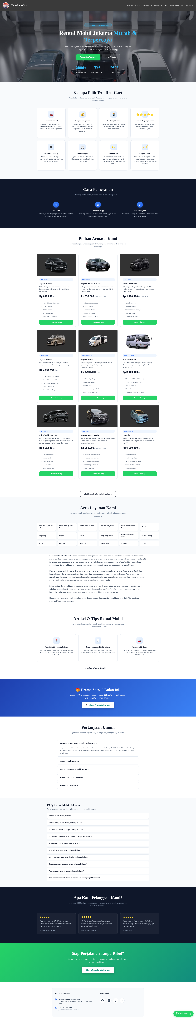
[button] (139, 5)
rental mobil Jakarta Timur (66, 527)
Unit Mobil (146, 5)
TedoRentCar (19, 5)
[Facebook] (102, 1000)
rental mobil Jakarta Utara (87, 527)
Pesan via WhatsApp (88, 57)
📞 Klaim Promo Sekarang (98, 705)
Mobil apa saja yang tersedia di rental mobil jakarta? (69, 857)
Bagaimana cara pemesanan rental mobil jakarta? (68, 864)
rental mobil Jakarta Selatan (46, 527)
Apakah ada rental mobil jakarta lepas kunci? (66, 829)
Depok (61, 536)
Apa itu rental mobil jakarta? (60, 816)
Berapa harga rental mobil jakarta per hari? (65, 823)
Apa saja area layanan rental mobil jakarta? (65, 850)
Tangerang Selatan (107, 536)
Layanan (157, 5)
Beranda (130, 5)
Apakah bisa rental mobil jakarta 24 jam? (64, 843)
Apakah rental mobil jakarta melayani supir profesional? (70, 836)
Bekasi (82, 536)
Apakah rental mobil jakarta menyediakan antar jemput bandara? (74, 878)
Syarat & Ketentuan (176, 5)
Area (136, 5)
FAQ (166, 5)
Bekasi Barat (105, 543)
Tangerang (42, 536)
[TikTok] (115, 1000)
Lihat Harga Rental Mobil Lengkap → (98, 494)
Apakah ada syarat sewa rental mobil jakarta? (66, 871)
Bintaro (41, 543)
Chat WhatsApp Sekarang (98, 970)
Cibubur (62, 543)
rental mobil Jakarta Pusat (128, 527)
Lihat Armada (111, 57)
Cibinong (124, 543)
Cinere (144, 543)
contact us (189, 5)
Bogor (144, 527)
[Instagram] (109, 1000)
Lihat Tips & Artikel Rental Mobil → (98, 668)
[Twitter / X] (122, 1000)
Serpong (83, 543)
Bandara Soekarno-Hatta (128, 536)
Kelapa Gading (147, 536)
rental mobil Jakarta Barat (107, 527)
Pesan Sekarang (56, 322)
